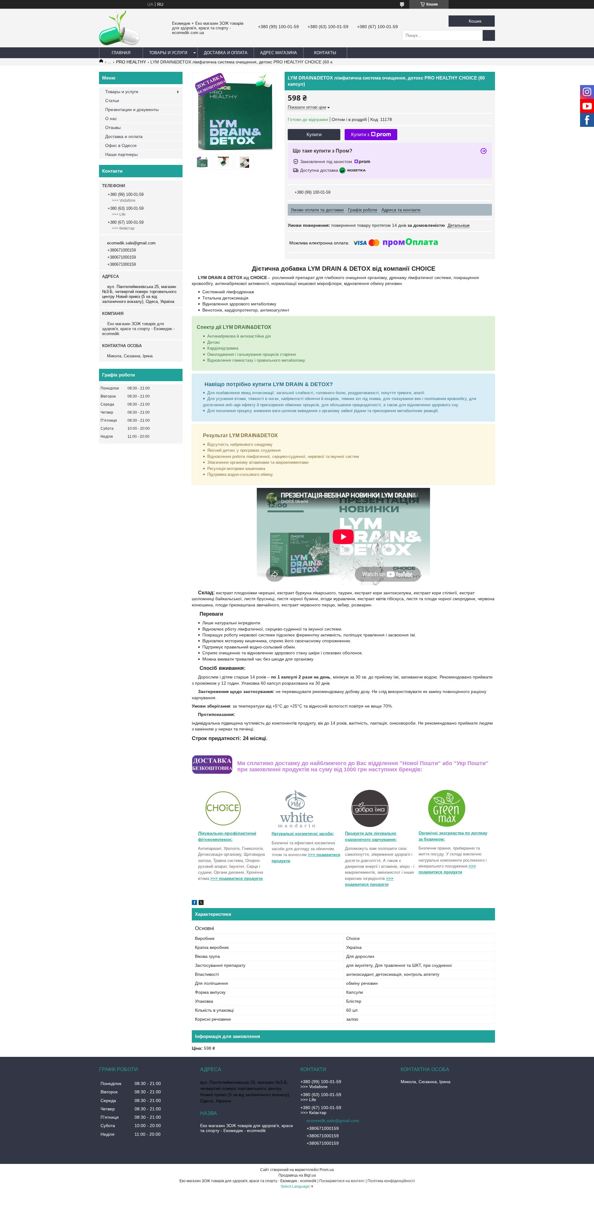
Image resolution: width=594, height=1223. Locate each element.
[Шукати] (489, 35)
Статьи (112, 100)
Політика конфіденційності (391, 1181)
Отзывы (113, 127)
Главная (121, 52)
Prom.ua (327, 1170)
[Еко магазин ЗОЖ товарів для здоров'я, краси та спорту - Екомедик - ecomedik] (119, 43)
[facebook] (194, 903)
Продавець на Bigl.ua (297, 1175)
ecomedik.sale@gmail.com (131, 243)
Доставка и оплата (226, 52)
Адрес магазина (278, 52)
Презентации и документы (132, 109)
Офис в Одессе (121, 145)
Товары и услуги (168, 52)
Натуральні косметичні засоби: (303, 833)
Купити (314, 134)
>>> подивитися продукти (236, 878)
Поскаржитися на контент (342, 1181)
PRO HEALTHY (131, 61)
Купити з (360, 134)
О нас (111, 118)
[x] (201, 903)
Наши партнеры (121, 154)
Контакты (325, 52)
